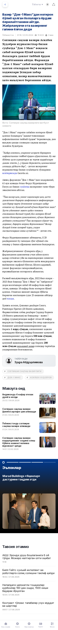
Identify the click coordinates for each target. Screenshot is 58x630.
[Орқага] (5, 4)
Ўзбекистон (8, 35)
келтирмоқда (9, 173)
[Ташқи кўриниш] (47, 4)
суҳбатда (25, 186)
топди (10, 298)
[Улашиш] (54, 4)
